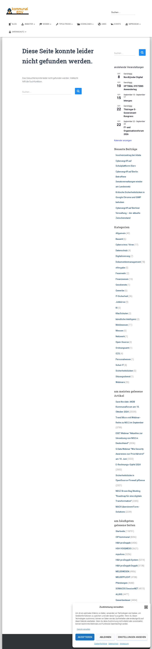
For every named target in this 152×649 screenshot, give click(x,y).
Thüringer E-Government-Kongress (130, 112)
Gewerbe (120, 290)
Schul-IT (120, 365)
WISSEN (46, 24)
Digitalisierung (123, 256)
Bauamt (119, 239)
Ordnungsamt (122, 348)
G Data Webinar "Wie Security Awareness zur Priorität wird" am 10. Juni (130, 454)
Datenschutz (113, 644)
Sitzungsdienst (123, 376)
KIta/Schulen (122, 313)
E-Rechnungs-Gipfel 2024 (128, 464)
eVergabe (120, 268)
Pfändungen (122, 583)
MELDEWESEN (122, 571)
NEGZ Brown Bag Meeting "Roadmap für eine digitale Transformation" (129, 496)
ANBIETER (29, 24)
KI (117, 308)
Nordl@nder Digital (133, 77)
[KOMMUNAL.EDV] (17, 11)
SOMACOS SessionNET (127, 588)
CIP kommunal (123, 537)
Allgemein (121, 233)
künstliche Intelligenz (126, 319)
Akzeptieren (85, 637)
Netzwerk (120, 336)
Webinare (120, 382)
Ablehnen (105, 637)
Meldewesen (122, 325)
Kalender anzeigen (123, 140)
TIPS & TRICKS (65, 24)
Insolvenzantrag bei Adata (128, 155)
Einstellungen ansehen (132, 637)
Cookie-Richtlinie (100, 644)
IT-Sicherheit (122, 296)
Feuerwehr (121, 273)
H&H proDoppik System (127, 560)
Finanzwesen (122, 279)
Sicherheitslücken (124, 371)
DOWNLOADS (86, 24)
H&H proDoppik (123, 543)
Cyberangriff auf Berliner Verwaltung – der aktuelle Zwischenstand (128, 213)
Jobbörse (120, 302)
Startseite (120, 531)
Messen (119, 330)
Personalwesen (123, 359)
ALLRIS (119, 594)
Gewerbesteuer (123, 600)
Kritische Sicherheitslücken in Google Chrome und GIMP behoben (130, 197)
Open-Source (122, 342)
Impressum (124, 644)
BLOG (14, 24)
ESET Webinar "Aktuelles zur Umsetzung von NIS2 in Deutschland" (129, 438)
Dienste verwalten (83, 629)
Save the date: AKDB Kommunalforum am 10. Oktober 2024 (127, 407)
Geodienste (121, 285)
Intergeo (128, 100)
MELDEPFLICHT (123, 577)
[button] (146, 607)
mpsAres (120, 554)
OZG (118, 353)
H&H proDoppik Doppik (127, 566)
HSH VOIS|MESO (124, 548)
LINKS (104, 24)
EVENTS (117, 24)
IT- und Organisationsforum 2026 (134, 130)
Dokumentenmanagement (128, 262)
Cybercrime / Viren (125, 245)
